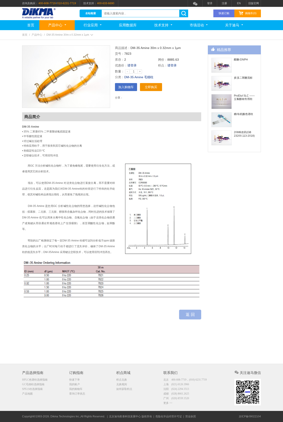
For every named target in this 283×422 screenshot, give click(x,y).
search (183, 13)
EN (239, 3)
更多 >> (167, 402)
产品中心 (55, 25)
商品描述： (122, 48)
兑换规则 (121, 384)
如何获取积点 (124, 389)
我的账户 (74, 384)
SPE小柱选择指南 (32, 389)
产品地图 (27, 393)
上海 (176, 384)
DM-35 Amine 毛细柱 (138, 77)
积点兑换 (121, 379)
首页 (30, 25)
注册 (224, 3)
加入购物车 (126, 87)
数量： (119, 71)
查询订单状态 (77, 393)
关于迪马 (232, 25)
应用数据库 (128, 25)
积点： (162, 65)
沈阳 (176, 389)
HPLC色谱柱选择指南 (35, 379)
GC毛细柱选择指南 (33, 384)
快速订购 (224, 13)
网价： (162, 59)
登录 (209, 3)
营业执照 (190, 416)
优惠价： (121, 65)
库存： (119, 59)
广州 (176, 398)
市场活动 (197, 25)
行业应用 (91, 25)
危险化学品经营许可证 (168, 416)
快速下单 (74, 379)
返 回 (190, 314)
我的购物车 (75, 389)
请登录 (132, 65)
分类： (119, 77)
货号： (119, 53)
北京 (185, 379)
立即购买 (151, 87)
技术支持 (161, 25)
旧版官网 (253, 3)
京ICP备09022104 (250, 416)
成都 (176, 393)
